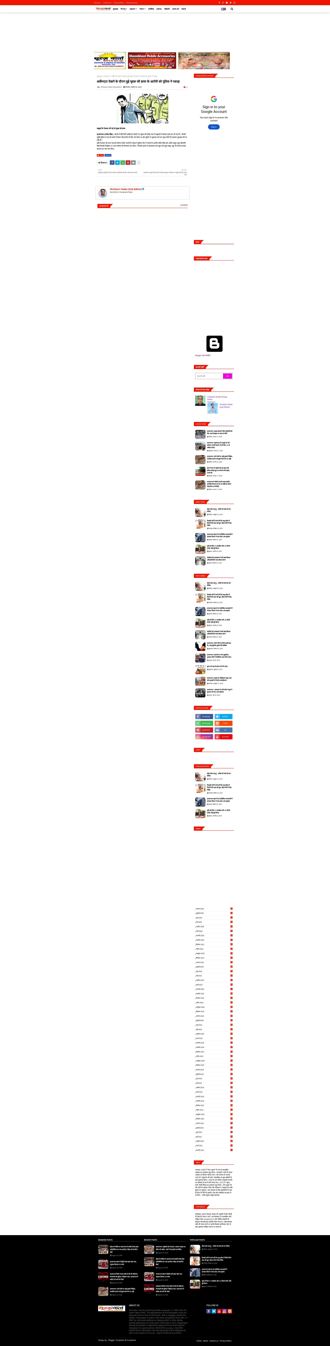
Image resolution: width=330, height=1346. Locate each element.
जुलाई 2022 (214, 1128)
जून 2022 (214, 1132)
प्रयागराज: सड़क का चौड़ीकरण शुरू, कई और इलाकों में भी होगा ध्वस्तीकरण (219, 679)
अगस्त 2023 (214, 1069)
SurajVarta (131, 1340)
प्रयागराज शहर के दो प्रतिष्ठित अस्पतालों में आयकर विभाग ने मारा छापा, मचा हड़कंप (219, 535)
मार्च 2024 (214, 1038)
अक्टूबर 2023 (214, 1061)
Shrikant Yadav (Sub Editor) (126, 189)
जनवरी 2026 (214, 940)
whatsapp (206, 723)
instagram (206, 736)
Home (199, 1341)
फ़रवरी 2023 (214, 1096)
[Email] (133, 162)
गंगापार (141, 9)
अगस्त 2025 (214, 962)
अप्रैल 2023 (214, 1087)
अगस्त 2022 (214, 1123)
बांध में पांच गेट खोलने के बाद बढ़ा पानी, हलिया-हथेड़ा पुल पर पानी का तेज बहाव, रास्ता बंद (218, 470)
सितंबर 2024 (214, 1011)
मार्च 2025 (214, 985)
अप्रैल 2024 (214, 1034)
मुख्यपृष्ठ (115, 9)
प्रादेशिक (151, 9)
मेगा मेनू (123, 9)
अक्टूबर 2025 (214, 953)
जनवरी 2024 (214, 1047)
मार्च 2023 (214, 1092)
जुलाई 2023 (214, 1074)
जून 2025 (214, 971)
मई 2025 (214, 975)
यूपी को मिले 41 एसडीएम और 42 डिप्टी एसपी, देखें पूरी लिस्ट (218, 547)
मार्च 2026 (214, 931)
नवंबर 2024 (214, 1002)
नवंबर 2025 (214, 949)
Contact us (107, 3)
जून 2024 (214, 1025)
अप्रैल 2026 (214, 926)
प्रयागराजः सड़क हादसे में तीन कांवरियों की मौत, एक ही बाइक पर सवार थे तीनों (219, 432)
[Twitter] (117, 162)
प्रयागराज (107, 76)
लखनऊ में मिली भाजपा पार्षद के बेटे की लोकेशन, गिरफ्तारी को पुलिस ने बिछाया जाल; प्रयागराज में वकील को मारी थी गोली (124, 1276)
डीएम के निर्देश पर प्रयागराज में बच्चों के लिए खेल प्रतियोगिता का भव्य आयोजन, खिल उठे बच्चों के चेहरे (124, 1249)
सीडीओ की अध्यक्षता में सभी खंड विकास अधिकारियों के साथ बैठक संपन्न (218, 558)
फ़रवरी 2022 (214, 1150)
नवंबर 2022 (214, 1110)
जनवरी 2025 (214, 993)
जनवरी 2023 (214, 1101)
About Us (97, 3)
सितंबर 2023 (214, 1065)
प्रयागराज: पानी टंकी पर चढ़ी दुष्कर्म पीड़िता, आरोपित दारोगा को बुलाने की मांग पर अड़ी (220, 457)
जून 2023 (214, 1078)
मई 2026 (214, 922)
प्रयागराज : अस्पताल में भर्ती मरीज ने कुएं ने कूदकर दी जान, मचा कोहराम (219, 690)
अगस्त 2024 (214, 1016)
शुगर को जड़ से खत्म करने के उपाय (217, 666)
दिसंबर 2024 (214, 998)
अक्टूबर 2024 (214, 1007)
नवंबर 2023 (214, 1056)
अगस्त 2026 (214, 909)
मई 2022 (214, 1136)
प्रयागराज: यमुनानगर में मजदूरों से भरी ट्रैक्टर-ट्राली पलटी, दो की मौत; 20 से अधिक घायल (218, 445)
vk (225, 730)
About (205, 1341)
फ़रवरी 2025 (214, 989)
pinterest (206, 730)
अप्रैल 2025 (214, 980)
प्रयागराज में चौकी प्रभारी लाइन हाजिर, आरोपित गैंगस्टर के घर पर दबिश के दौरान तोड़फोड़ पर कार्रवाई (219, 483)
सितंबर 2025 (214, 958)
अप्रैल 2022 (214, 1141)
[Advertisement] (165, 33)
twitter (225, 716)
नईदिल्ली (167, 9)
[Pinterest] (128, 162)
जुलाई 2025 (214, 967)
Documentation (131, 3)
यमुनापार (132, 9)
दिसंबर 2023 (214, 1052)
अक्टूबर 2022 (214, 1114)
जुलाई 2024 (214, 1020)
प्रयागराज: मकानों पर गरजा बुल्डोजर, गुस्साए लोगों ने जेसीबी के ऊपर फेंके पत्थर (219, 655)
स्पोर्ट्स (183, 9)
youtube (225, 736)
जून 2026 (214, 917)
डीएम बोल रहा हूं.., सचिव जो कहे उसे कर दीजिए (219, 510)
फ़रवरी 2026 (214, 935)
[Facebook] (112, 162)
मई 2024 (214, 1029)
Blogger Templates (116, 1340)
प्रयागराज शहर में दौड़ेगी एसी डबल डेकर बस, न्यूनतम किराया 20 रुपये (123, 1262)
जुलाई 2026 (214, 913)
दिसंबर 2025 (214, 944)
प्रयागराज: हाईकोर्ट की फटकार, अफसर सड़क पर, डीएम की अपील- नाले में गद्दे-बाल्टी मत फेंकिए (171, 1248)
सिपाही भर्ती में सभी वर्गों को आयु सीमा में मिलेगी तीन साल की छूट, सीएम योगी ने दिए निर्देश (219, 522)
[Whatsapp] (122, 162)
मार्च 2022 (214, 1145)
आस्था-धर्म (175, 9)
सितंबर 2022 (214, 1119)
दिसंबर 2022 (214, 1105)
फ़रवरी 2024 (214, 1043)
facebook (206, 716)
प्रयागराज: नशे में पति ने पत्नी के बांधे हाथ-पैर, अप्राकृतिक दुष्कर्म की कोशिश (219, 644)
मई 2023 (214, 1083)
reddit (225, 723)
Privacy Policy (119, 3)
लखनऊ (159, 9)
